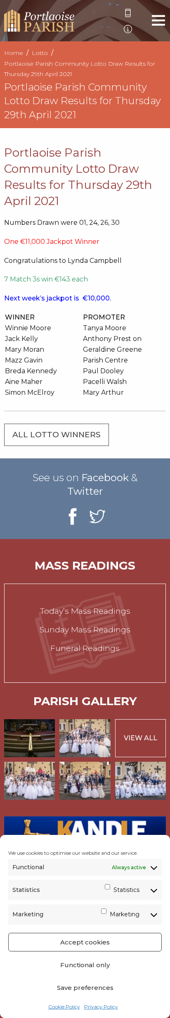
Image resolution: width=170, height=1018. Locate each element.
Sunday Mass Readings (85, 629)
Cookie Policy (64, 1007)
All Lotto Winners (56, 434)
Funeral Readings (85, 648)
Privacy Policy (101, 1007)
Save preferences (85, 988)
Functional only (85, 965)
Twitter (85, 491)
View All (140, 738)
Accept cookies (85, 942)
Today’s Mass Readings (85, 611)
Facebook (105, 478)
